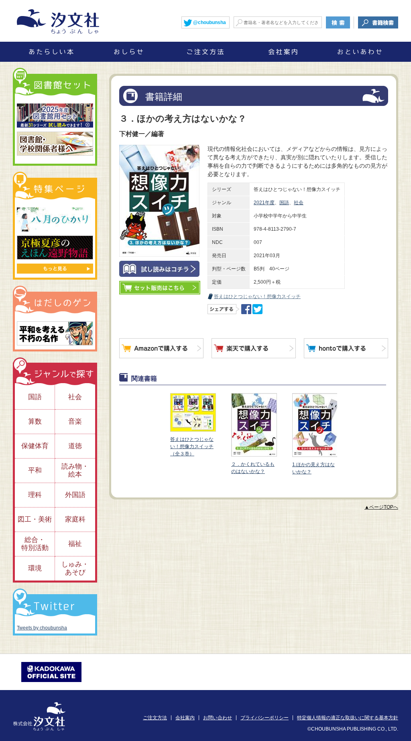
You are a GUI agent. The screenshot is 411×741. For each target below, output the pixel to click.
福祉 (75, 544)
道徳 (75, 446)
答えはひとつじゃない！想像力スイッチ (257, 296)
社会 (298, 202)
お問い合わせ (217, 718)
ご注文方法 (155, 718)
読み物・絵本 (75, 470)
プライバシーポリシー (264, 718)
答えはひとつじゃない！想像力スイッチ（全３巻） (192, 446)
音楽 (75, 421)
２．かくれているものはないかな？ (253, 467)
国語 (284, 202)
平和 (35, 470)
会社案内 (185, 718)
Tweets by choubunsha (42, 628)
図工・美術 (35, 519)
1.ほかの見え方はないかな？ (313, 468)
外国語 (75, 495)
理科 (35, 495)
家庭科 (75, 519)
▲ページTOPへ (381, 507)
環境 (35, 568)
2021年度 (264, 202)
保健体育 (35, 446)
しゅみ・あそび (75, 568)
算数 (35, 421)
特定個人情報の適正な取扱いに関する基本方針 (347, 718)
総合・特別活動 (35, 544)
